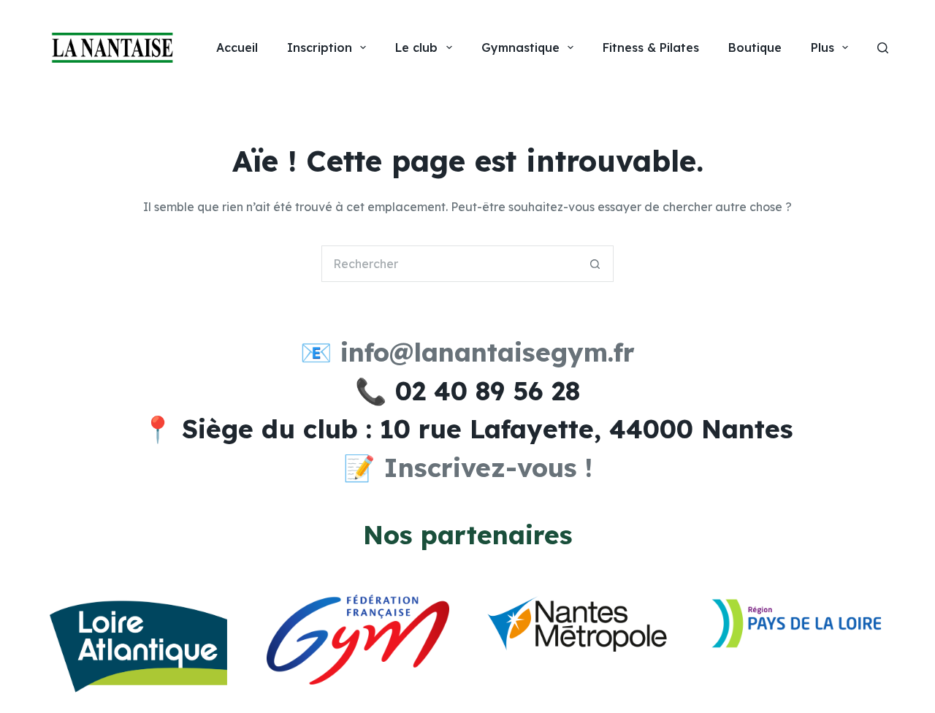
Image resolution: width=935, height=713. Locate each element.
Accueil (237, 47)
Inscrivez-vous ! (487, 467)
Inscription (319, 47)
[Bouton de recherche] (595, 263)
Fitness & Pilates (651, 47)
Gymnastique (520, 47)
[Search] (882, 47)
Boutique (755, 47)
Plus (822, 47)
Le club (416, 47)
